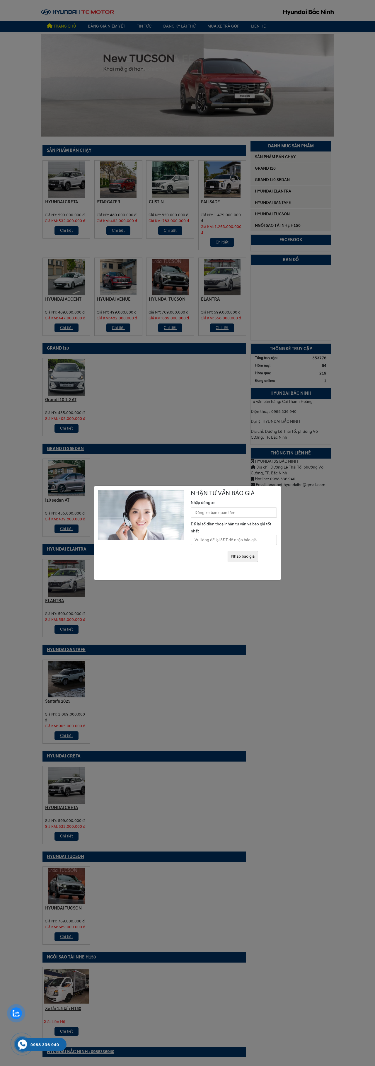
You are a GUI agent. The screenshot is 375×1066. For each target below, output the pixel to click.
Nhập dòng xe (203, 502)
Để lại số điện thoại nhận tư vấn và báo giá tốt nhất (231, 528)
